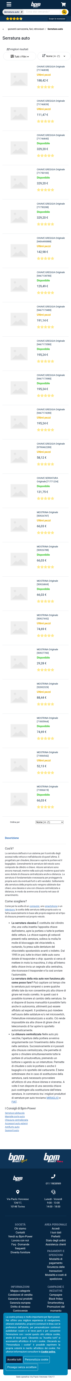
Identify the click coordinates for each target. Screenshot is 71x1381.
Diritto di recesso (20, 1306)
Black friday (56, 1298)
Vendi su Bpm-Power (20, 1236)
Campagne (55, 1294)
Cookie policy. (48, 1351)
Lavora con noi (20, 1240)
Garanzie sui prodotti (20, 1298)
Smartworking (56, 1302)
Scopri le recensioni (57, 19)
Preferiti (55, 1236)
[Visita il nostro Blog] (17, 1157)
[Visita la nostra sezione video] (53, 1157)
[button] (20, 55)
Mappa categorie (20, 1290)
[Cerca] (64, 12)
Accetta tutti (14, 1359)
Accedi (56, 1228)
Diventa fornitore (20, 1252)
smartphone (51, 906)
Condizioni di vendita (20, 1294)
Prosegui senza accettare (21, 1367)
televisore (10, 909)
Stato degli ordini (56, 1240)
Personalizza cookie (36, 1359)
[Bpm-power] (36, 4)
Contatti (20, 1232)
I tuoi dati (55, 1232)
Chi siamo (20, 1228)
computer (34, 906)
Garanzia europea (20, 1302)
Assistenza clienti (56, 1244)
